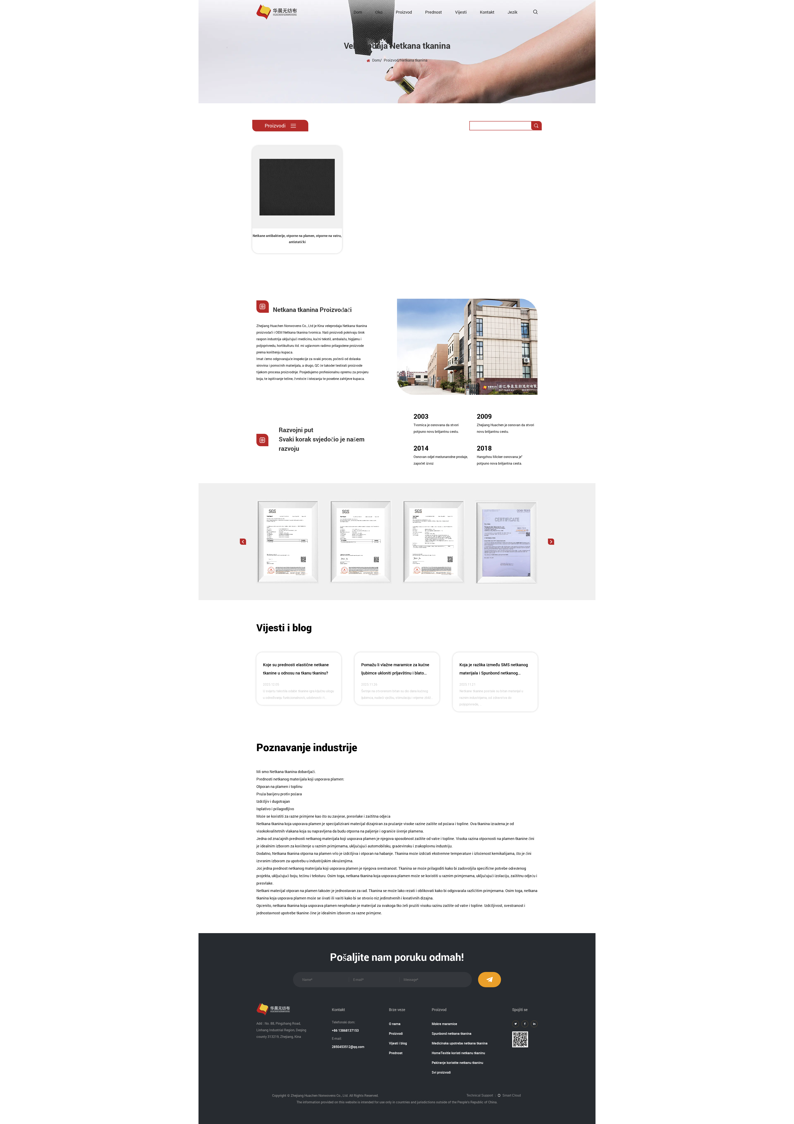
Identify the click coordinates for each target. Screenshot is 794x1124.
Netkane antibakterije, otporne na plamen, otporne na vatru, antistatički (297, 238)
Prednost (433, 12)
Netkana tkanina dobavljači (292, 771)
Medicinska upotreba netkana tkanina (460, 1043)
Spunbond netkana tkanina (451, 1033)
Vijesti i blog (398, 1043)
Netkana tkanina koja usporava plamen (289, 823)
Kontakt (487, 12)
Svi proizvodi (441, 1072)
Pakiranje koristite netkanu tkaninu (457, 1062)
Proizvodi (396, 1033)
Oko (379, 12)
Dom (358, 12)
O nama (395, 1024)
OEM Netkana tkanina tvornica (298, 332)
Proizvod (404, 12)
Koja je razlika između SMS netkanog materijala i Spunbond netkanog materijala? (493, 673)
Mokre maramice (444, 1024)
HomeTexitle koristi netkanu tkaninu (458, 1053)
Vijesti (461, 12)
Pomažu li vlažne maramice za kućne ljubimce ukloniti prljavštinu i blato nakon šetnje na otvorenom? (395, 673)
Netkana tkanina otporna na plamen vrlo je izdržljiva (315, 853)
